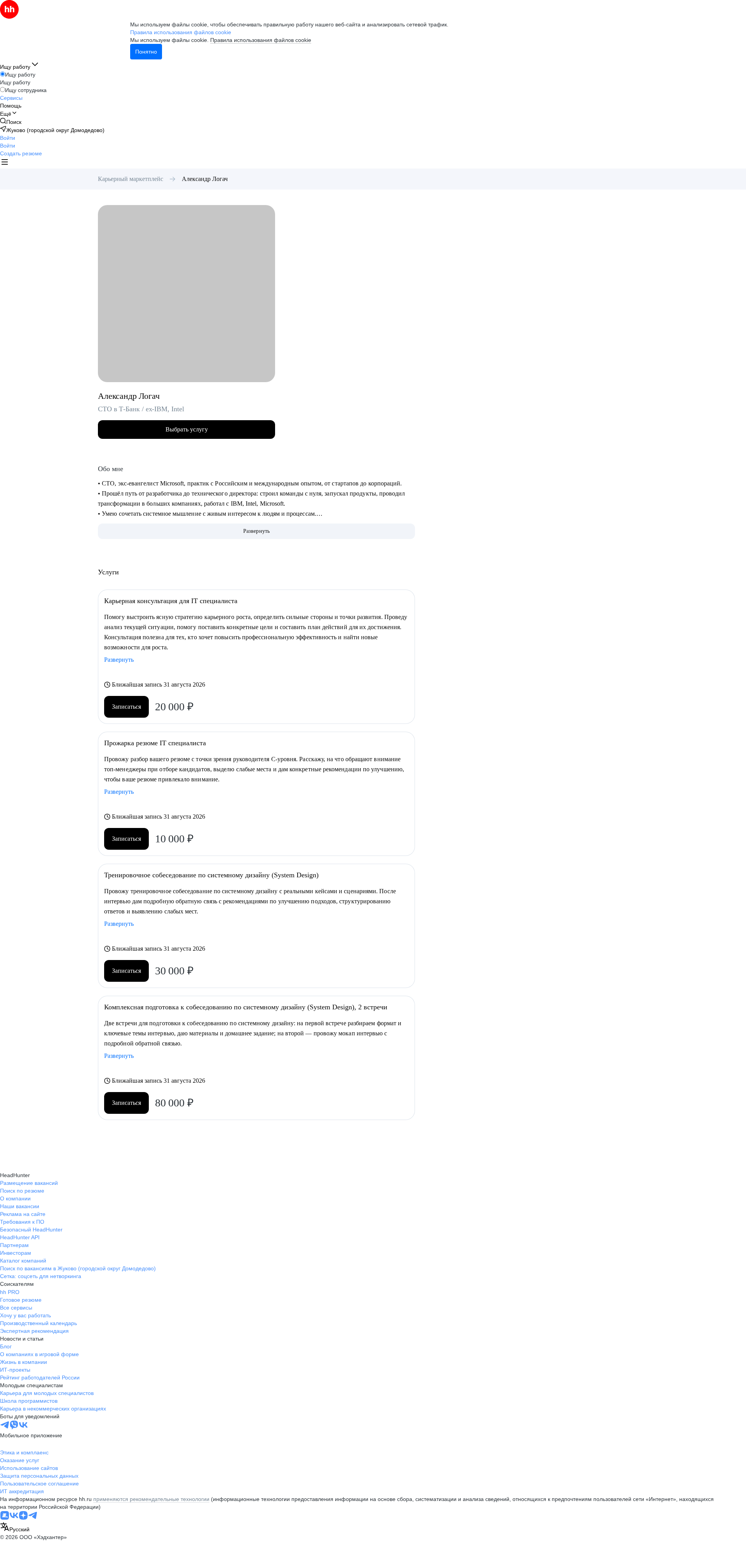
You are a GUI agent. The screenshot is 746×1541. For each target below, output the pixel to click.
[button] (7, 138)
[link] (10, 122)
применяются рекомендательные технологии (151, 1499)
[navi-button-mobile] (4, 163)
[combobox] (15, 1527)
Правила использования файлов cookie (260, 40)
